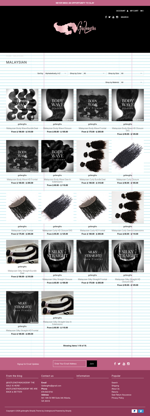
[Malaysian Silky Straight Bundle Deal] (22, 252)
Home (9, 56)
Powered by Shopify (63, 410)
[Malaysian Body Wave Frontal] (92, 105)
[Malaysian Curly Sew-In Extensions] (128, 207)
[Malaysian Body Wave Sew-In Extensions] (57, 156)
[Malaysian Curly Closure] (128, 156)
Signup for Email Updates (28, 363)
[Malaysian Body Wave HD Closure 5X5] (128, 105)
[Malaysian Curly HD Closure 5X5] (57, 207)
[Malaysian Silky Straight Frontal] (92, 256)
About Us (116, 388)
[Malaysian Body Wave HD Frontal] (22, 156)
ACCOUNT (121, 10)
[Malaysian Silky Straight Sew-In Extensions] (57, 303)
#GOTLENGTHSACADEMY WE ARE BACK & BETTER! (22, 390)
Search (115, 382)
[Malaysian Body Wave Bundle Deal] (22, 105)
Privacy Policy (118, 397)
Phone (44, 388)
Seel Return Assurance (121, 394)
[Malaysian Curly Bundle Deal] (92, 156)
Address (45, 394)
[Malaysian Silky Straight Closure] (57, 256)
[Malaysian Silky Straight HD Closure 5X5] (128, 256)
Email (44, 382)
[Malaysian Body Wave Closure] (57, 105)
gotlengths (25, 410)
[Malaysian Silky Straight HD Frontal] (22, 307)
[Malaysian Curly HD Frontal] (92, 207)
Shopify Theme (35, 410)
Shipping (115, 385)
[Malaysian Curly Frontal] (22, 207)
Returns (115, 391)
